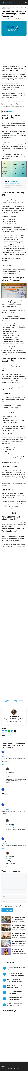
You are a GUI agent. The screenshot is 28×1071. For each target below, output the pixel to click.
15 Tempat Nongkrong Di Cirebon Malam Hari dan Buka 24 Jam (18, 927)
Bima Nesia (14, 945)
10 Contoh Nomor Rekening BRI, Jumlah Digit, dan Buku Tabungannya (13, 13)
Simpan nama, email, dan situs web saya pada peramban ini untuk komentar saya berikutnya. (12, 905)
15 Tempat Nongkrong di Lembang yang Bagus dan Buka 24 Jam (19, 919)
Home (2, 7)
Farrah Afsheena (7, 18)
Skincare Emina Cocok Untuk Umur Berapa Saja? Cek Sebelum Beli (20, 702)
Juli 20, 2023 (4, 843)
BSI (11, 135)
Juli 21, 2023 (8, 858)
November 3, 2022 (5, 809)
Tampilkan (10, 111)
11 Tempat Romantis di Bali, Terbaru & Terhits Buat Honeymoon (14, 1005)
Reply (2, 764)
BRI (2, 738)
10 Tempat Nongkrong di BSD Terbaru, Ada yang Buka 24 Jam (18, 935)
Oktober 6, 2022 (4, 756)
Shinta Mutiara (15, 921)
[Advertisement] (14, 51)
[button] (23, 2)
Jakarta (6, 738)
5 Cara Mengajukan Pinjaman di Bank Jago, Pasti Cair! (18, 951)
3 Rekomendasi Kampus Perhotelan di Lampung (6, 702)
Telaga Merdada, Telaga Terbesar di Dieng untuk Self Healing (14, 981)
